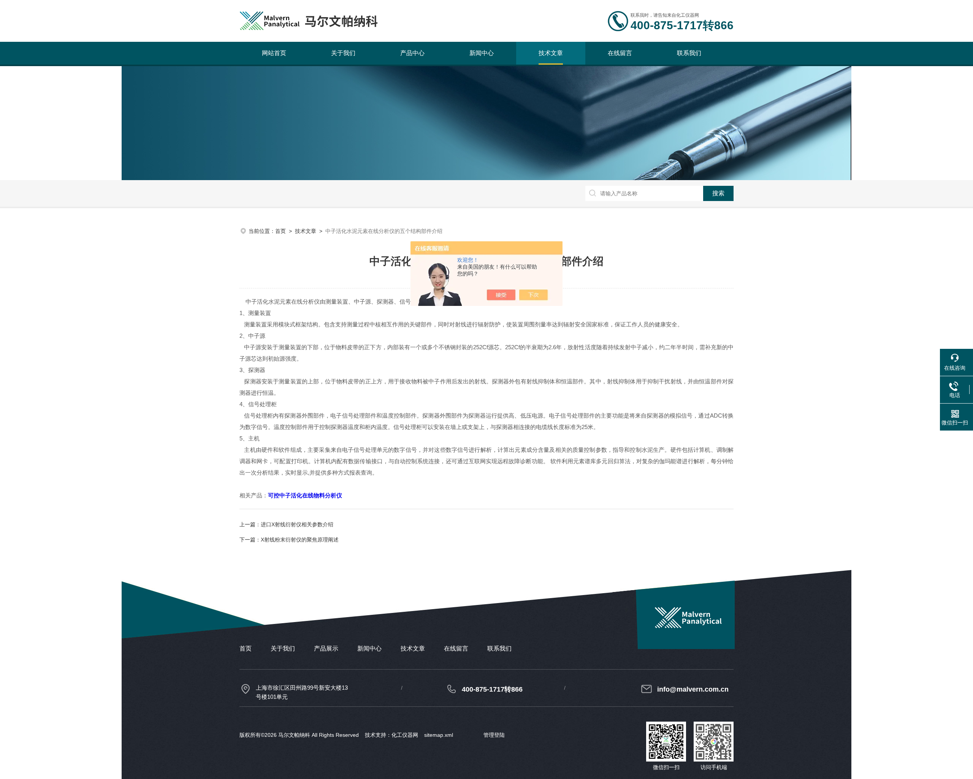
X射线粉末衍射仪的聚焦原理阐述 (300, 540)
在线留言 (620, 53)
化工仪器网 (404, 735)
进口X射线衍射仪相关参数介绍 (297, 524)
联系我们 (689, 53)
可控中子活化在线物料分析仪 (305, 495)
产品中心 (412, 53)
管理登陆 (494, 735)
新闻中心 (481, 53)
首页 (280, 231)
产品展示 (326, 648)
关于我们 (343, 53)
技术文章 (551, 53)
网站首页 (274, 53)
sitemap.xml (438, 735)
